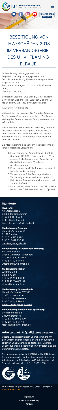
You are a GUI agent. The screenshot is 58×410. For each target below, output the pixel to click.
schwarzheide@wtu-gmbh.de (17, 304)
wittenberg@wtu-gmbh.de (15, 263)
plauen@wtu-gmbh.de (13, 284)
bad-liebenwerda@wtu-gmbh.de (18, 223)
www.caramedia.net (11, 389)
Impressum (29, 397)
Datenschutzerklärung (29, 400)
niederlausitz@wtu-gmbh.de (16, 324)
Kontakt (29, 404)
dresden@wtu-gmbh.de (14, 243)
